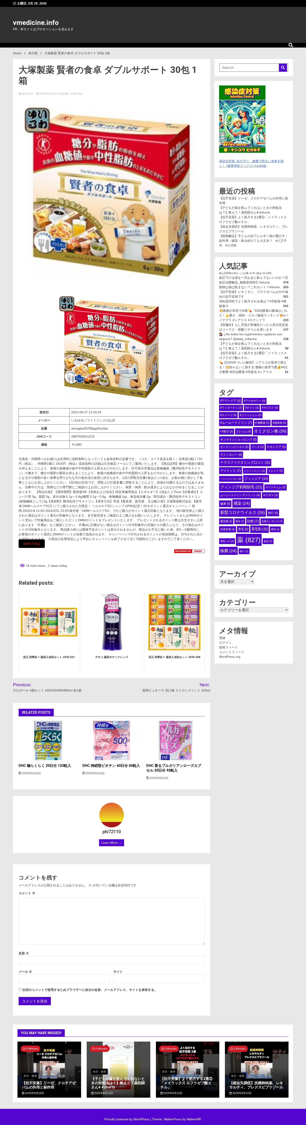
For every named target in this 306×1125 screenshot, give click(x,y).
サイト (118, 971)
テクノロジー (231, 454)
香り (244, 551)
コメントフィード (231, 652)
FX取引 (226, 431)
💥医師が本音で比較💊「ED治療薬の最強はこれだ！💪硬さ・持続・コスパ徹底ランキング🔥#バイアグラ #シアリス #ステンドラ (253, 315)
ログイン (225, 642)
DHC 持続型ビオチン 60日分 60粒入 (111, 765)
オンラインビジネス (234, 447)
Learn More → (111, 842)
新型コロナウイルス (242, 512)
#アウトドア (230, 400)
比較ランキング (272, 521)
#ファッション (250, 415)
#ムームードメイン (236, 422)
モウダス (270, 495)
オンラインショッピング (238, 439)
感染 (241, 503)
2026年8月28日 (34, 1093)
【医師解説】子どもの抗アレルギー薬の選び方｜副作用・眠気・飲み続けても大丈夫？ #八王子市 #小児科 (253, 240)
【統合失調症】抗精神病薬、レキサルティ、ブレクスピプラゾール (256, 1085)
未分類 (64, 93)
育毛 (243, 529)
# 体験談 (262, 422)
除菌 (228, 551)
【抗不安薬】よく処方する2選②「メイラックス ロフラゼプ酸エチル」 (186, 1083)
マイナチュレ (275, 487)
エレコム (243, 431)
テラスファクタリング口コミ (245, 462)
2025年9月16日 (31, 773)
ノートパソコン (230, 478)
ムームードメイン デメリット (240, 495)
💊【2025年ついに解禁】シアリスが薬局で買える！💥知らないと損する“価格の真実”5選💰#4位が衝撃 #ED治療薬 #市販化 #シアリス (253, 367)
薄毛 (275, 529)
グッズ (258, 447)
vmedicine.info (36, 22)
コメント (27, 893)
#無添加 (279, 422)
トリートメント (254, 470)
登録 (222, 638)
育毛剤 (259, 529)
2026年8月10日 (172, 1093)
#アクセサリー (254, 400)
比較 (253, 521)
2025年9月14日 (158, 778)
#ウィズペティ (231, 407)
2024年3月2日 (48, 93)
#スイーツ (228, 415)
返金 (268, 541)
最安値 (226, 521)
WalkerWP (194, 1119)
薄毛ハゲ (227, 541)
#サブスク (270, 407)
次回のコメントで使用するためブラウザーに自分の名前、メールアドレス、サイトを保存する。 (89, 990)
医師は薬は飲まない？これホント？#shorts (249, 287)
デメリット (230, 470)
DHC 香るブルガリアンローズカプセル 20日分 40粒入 (173, 767)
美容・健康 (30, 1075)
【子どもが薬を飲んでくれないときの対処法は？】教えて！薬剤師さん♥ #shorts (118, 1083)
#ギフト (252, 407)
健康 (225, 503)
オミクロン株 (270, 431)
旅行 (273, 513)
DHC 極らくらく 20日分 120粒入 (45, 765)
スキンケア (276, 447)
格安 (239, 521)
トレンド (275, 470)
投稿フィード (228, 647)
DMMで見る (31, 543)
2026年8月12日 (103, 1093)
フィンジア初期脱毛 (241, 487)
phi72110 (27, 93)
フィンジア (256, 478)
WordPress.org (229, 656)
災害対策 (227, 529)
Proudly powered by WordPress (127, 1119)
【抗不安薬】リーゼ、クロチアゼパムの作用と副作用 (49, 1085)
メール (25, 971)
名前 (24, 953)
